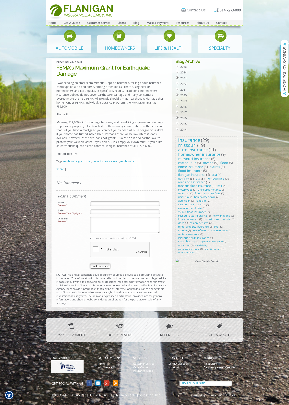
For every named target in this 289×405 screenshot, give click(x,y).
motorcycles (185, 189)
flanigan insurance (191, 174)
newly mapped (221, 215)
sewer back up (187, 241)
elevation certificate (190, 208)
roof (216, 226)
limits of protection (186, 252)
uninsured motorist (209, 189)
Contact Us (196, 10)
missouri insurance (194, 158)
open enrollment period (212, 241)
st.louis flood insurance (192, 212)
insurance (189, 140)
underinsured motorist (217, 219)
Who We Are (105, 367)
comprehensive (199, 223)
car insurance (219, 230)
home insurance (190, 166)
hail (219, 186)
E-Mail (61, 210)
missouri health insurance (193, 238)
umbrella (183, 197)
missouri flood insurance (194, 186)
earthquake (127, 161)
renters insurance (189, 234)
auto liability (201, 245)
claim (181, 223)
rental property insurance (193, 226)
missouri (187, 145)
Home (101, 363)
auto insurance (193, 150)
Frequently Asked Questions (221, 367)
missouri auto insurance (192, 215)
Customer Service (143, 363)
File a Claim (210, 363)
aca (214, 174)
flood (224, 162)
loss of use (199, 230)
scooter (182, 230)
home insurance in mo (106, 161)
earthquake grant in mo (77, 161)
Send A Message (178, 363)
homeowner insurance (199, 154)
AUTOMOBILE (69, 48)
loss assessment (188, 219)
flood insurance (190, 170)
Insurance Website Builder (221, 395)
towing (208, 162)
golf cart (183, 178)
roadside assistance (191, 182)
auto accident (184, 245)
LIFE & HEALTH (170, 48)
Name (61, 202)
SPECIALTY (219, 48)
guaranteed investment (189, 249)
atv (198, 178)
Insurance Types (143, 371)
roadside (201, 200)
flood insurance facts (207, 193)
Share (60, 169)
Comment (63, 218)
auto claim (184, 200)
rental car (184, 193)
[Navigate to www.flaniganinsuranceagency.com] (282, 68)
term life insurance (213, 249)
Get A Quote (140, 367)
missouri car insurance (191, 204)
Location (173, 367)
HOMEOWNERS (120, 48)
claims (215, 166)
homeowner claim (204, 197)
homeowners (216, 178)
